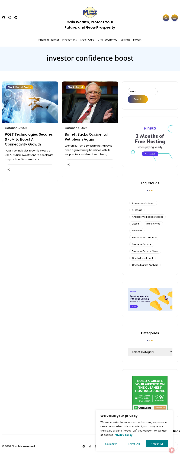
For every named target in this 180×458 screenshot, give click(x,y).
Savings (125, 39)
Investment (69, 39)
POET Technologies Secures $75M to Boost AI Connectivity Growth (29, 139)
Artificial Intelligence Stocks (147, 217)
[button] (172, 450)
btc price (137, 230)
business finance (142, 244)
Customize (111, 443)
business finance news (145, 251)
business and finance (144, 237)
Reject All (134, 443)
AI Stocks (137, 210)
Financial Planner (48, 39)
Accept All (157, 443)
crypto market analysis (145, 265)
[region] (134, 430)
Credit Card (87, 39)
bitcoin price (153, 223)
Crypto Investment (142, 258)
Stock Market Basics (19, 87)
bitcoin (136, 223)
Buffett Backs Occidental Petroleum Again (86, 137)
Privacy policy (123, 435)
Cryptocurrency (107, 39)
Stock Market (75, 87)
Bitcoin (137, 39)
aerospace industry (143, 203)
